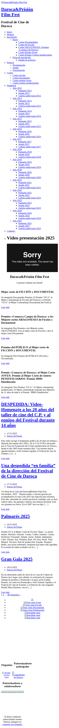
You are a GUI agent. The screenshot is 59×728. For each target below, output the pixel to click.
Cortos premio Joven (22, 80)
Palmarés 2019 (25, 162)
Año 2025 (17, 221)
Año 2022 (17, 190)
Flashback (11, 85)
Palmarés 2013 (25, 101)
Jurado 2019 (24, 164)
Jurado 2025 (24, 226)
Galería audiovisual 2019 (29, 167)
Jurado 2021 (24, 185)
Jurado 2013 (24, 103)
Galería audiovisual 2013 (29, 106)
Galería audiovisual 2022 (29, 198)
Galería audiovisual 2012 (29, 96)
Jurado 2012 (24, 93)
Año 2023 (17, 200)
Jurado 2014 (24, 113)
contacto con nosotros (12, 724)
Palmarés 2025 (25, 223)
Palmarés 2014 (25, 111)
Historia (10, 34)
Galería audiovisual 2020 (29, 177)
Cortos (10, 73)
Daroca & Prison (14, 436)
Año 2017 (17, 139)
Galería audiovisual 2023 (29, 208)
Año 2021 (17, 180)
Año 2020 (17, 170)
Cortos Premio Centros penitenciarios (35, 55)
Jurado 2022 (24, 195)
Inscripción (12, 37)
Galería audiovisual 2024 (29, 218)
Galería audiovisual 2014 (29, 116)
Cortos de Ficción (26, 45)
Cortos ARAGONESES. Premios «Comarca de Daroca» (33, 48)
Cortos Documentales (28, 42)
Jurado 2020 (24, 175)
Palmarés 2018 (25, 152)
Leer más (5, 307)
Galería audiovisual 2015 (29, 126)
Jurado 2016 (24, 134)
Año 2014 (17, 108)
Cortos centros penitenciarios (26, 83)
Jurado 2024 (24, 216)
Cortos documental (21, 78)
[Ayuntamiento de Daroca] (18, 677)
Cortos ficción (19, 75)
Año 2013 (17, 98)
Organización (19, 70)
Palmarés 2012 (25, 90)
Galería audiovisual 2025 (29, 228)
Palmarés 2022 (25, 193)
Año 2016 (17, 129)
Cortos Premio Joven (27, 52)
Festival (10, 62)
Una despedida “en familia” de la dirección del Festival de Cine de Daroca (28, 470)
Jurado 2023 (24, 205)
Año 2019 (17, 159)
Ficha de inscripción (22, 57)
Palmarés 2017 (25, 141)
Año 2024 (17, 210)
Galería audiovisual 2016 (29, 136)
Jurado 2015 (24, 124)
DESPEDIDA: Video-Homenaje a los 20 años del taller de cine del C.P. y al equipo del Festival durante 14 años (28, 415)
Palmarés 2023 (25, 203)
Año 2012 (17, 88)
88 (8, 595)
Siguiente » (15, 595)
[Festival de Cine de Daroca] (14, 2)
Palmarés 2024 (25, 213)
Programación (19, 65)
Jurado (16, 67)
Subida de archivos (27, 60)
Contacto (11, 231)
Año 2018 (17, 149)
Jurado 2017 (24, 144)
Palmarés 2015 (25, 121)
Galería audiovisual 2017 (29, 147)
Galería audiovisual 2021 (29, 187)
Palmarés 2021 (25, 182)
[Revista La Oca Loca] (6, 675)
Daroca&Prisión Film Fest (17, 12)
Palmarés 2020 (25, 172)
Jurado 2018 (24, 154)
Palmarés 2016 (25, 131)
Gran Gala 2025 (17, 559)
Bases (15, 39)
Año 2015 (17, 119)
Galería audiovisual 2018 (29, 157)
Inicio (9, 32)
